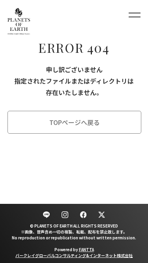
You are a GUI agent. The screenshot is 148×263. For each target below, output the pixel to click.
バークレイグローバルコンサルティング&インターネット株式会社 (74, 255)
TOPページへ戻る (74, 122)
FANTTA (86, 249)
